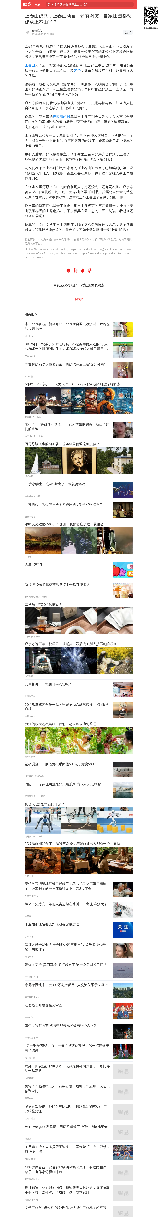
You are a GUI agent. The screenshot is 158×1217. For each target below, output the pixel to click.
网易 (27, 4)
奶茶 (77, 70)
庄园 (56, 116)
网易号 (39, 4)
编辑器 (65, 116)
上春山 (30, 65)
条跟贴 (78, 299)
